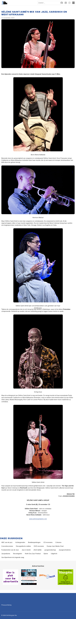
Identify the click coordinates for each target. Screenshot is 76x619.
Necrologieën (17, 553)
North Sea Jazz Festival (33, 553)
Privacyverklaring (6, 605)
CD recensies (47, 542)
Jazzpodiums (5, 553)
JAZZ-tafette (37, 550)
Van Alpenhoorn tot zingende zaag (12, 557)
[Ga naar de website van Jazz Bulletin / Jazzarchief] (29, 577)
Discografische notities (23, 546)
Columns (58, 542)
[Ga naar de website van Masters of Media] (47, 577)
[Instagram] (69, 3)
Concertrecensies (7, 546)
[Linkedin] (66, 3)
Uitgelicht (54, 553)
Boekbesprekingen (34, 542)
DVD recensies (39, 546)
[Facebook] (62, 3)
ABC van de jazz (6, 542)
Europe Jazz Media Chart (55, 546)
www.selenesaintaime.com (38, 519)
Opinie (46, 553)
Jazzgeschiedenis (65, 550)
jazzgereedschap (50, 550)
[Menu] (73, 3)
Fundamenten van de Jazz (10, 550)
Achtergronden (20, 542)
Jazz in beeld (26, 550)
